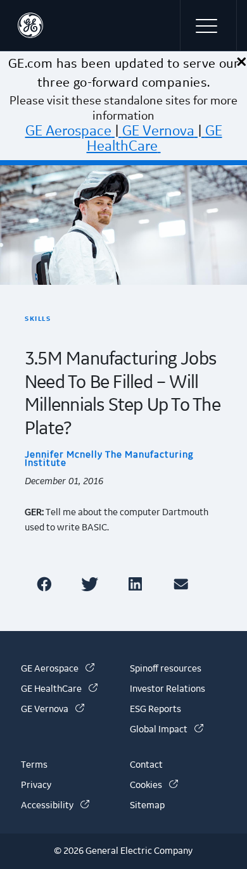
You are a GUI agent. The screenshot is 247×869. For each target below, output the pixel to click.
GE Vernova (158, 131)
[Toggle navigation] (208, 25)
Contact (146, 765)
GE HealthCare (154, 138)
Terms (34, 765)
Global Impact (166, 730)
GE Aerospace (68, 131)
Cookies (154, 785)
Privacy (36, 785)
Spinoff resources (165, 669)
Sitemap (147, 806)
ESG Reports (155, 709)
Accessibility (55, 806)
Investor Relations (167, 689)
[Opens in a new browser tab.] (46, 584)
